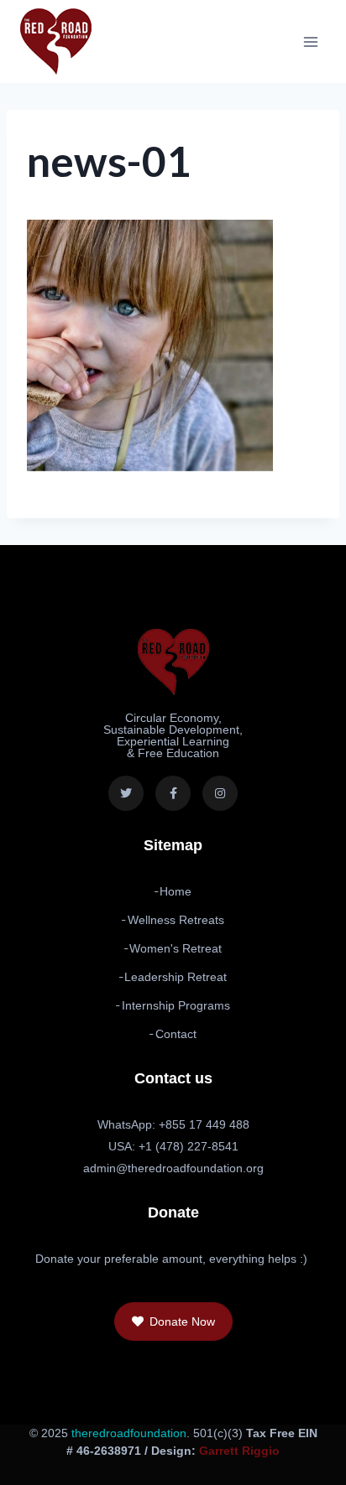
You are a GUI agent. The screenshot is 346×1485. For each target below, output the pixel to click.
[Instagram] (220, 793)
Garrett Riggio (239, 1450)
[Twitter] (126, 793)
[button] (173, 1321)
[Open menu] (310, 42)
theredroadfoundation (128, 1433)
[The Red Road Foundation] (56, 41)
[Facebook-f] (173, 793)
